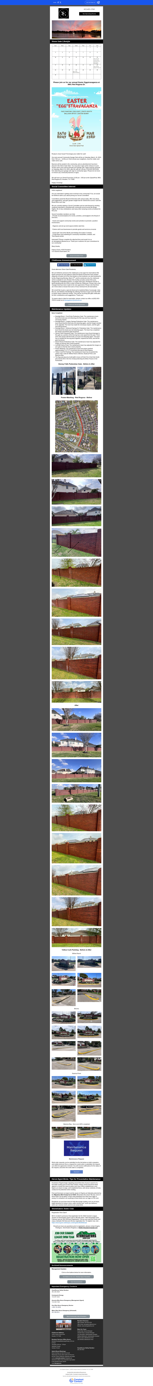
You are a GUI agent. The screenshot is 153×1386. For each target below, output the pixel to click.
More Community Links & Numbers (76, 1316)
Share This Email (64, 264)
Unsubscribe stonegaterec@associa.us (76, 1372)
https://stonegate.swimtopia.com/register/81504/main (69, 1222)
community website (60, 1358)
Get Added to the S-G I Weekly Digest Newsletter (76, 1276)
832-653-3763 (89, 9)
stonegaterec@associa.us (73, 300)
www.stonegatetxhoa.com (88, 1326)
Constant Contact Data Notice (80, 1374)
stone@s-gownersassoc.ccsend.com (75, 1376)
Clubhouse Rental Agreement (76, 304)
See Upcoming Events (89, 14)
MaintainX (76, 1172)
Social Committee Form (76, 255)
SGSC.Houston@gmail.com (88, 1228)
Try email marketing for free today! (76, 1383)
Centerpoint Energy (57, 1295)
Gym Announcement (76, 1282)
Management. (58, 1363)
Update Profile (69, 1374)
